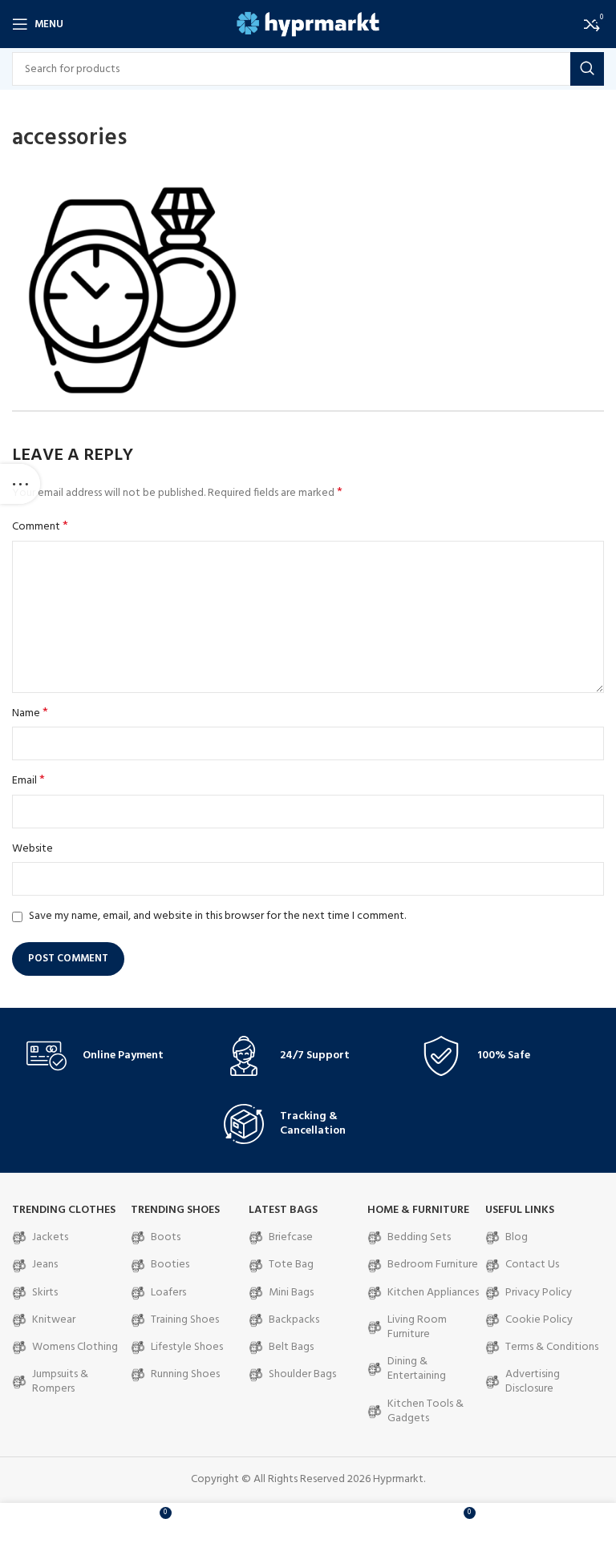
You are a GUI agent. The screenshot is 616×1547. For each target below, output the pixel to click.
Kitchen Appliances (433, 1292)
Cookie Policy (539, 1320)
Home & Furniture (418, 1210)
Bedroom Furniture (432, 1264)
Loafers (168, 1292)
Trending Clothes (64, 1210)
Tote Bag (291, 1264)
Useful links (519, 1210)
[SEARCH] (587, 69)
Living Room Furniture (417, 1327)
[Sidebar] (20, 484)
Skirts (45, 1292)
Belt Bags (291, 1347)
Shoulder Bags (302, 1374)
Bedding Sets (419, 1237)
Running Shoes (185, 1374)
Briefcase (291, 1237)
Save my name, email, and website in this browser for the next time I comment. (217, 916)
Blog (516, 1237)
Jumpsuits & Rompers (60, 1381)
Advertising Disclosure (532, 1381)
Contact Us (532, 1264)
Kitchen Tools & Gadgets (425, 1411)
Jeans (45, 1264)
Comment (40, 527)
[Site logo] (308, 24)
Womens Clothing (75, 1347)
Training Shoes (185, 1320)
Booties (170, 1264)
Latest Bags (283, 1210)
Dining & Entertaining (416, 1368)
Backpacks (294, 1320)
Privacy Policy (538, 1292)
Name (30, 714)
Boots (165, 1237)
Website (32, 849)
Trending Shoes (175, 1210)
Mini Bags (291, 1292)
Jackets (50, 1237)
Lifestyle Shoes (187, 1347)
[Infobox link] (110, 1056)
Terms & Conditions (551, 1347)
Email (28, 781)
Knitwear (53, 1320)
